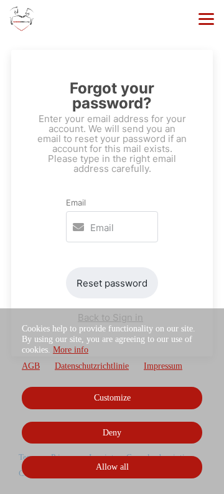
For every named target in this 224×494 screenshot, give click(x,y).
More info (70, 349)
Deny (112, 432)
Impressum (163, 366)
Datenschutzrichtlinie (92, 366)
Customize (112, 397)
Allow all (112, 467)
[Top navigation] (206, 19)
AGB (31, 366)
